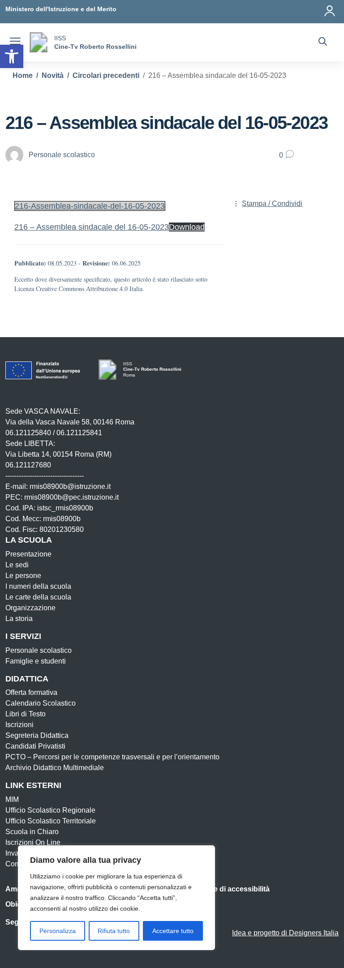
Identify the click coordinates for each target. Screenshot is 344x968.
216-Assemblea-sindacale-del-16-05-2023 (90, 205)
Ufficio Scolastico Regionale (50, 810)
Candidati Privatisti (35, 746)
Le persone (23, 575)
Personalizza (57, 930)
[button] (11, 56)
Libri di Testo (25, 714)
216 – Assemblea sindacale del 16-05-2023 (91, 227)
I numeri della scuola (38, 586)
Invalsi (15, 853)
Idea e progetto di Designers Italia (285, 933)
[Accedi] (330, 9)
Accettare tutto (173, 930)
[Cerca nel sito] (323, 42)
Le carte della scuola (38, 597)
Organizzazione (30, 608)
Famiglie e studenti (35, 661)
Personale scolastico (38, 650)
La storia (19, 618)
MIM (12, 799)
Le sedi (17, 565)
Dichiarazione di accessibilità (220, 889)
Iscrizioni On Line (32, 842)
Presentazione (28, 554)
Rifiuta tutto (114, 930)
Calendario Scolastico (40, 703)
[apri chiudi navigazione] (15, 42)
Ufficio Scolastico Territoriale (50, 821)
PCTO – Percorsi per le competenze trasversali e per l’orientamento (112, 757)
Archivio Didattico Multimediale (54, 767)
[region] (116, 897)
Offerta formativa (31, 692)
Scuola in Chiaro (32, 831)
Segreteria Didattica (37, 735)
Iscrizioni (19, 724)
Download (187, 227)
